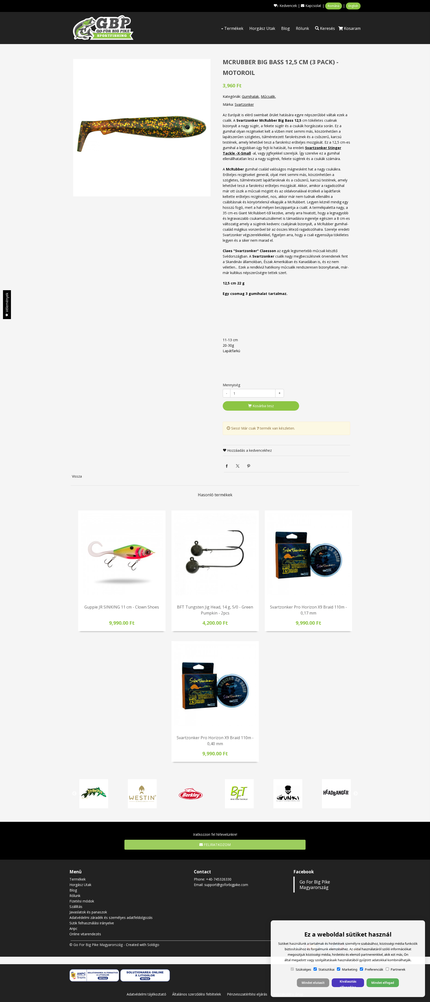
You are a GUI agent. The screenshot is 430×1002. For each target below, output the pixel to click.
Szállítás (75, 906)
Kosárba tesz (263, 405)
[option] (142, 127)
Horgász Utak (262, 28)
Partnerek (398, 969)
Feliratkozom (217, 844)
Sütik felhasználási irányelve (91, 923)
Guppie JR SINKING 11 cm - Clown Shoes (121, 607)
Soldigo (153, 944)
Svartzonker (244, 104)
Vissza (77, 476)
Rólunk (302, 28)
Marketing (349, 969)
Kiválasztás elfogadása (348, 983)
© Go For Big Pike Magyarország (96, 944)
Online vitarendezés (85, 934)
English (353, 6)
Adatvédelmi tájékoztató (146, 994)
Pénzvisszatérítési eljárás (247, 994)
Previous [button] (74, 793)
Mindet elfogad (382, 983)
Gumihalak (250, 96)
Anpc (73, 928)
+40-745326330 (218, 879)
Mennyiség (231, 385)
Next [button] (355, 793)
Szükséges (303, 969)
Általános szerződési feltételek (196, 994)
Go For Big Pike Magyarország (315, 884)
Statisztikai (326, 969)
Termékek (233, 28)
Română (333, 6)
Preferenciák (374, 969)
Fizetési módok (81, 901)
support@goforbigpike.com (226, 884)
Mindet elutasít (313, 983)
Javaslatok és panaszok (88, 912)
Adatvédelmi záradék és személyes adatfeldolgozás (111, 917)
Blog (285, 28)
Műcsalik (268, 96)
